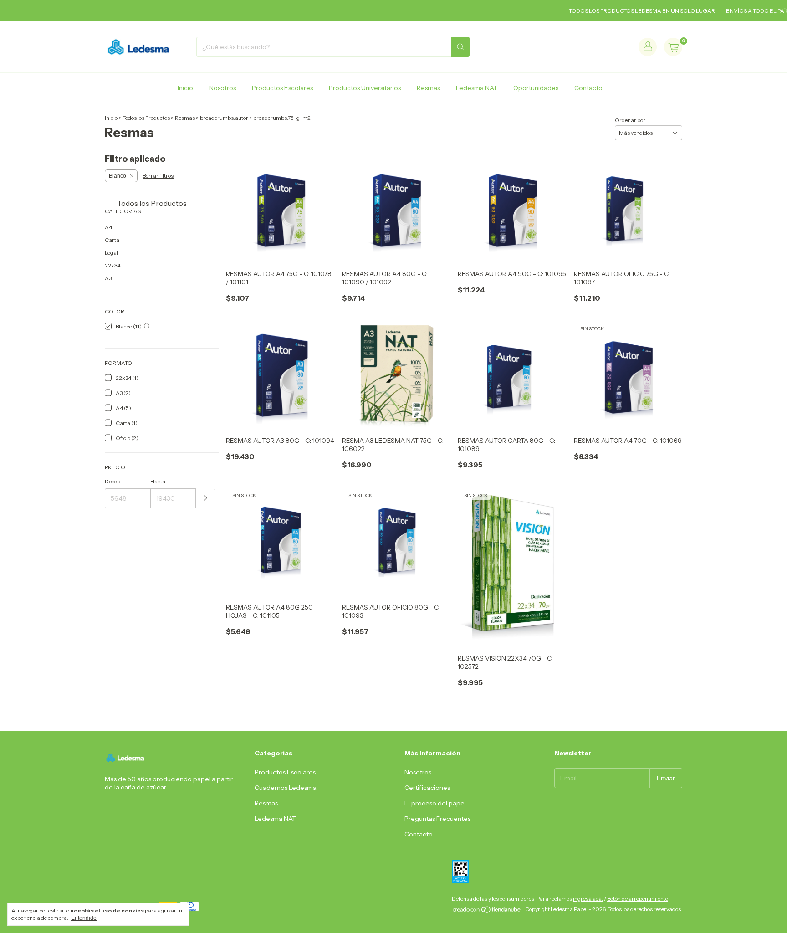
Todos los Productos (146, 117)
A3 (108, 278)
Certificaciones (427, 788)
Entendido (84, 918)
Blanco (117, 176)
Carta (112, 239)
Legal (111, 252)
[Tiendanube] (487, 911)
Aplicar (205, 498)
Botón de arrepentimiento (637, 898)
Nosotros (222, 88)
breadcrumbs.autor (224, 117)
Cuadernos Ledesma (286, 788)
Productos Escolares (282, 88)
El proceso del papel (435, 803)
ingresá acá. (588, 898)
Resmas (428, 88)
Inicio (185, 88)
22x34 (112, 265)
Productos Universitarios (365, 88)
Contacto (588, 88)
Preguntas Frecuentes (437, 819)
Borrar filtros (158, 175)
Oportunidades (535, 88)
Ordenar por (630, 120)
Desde (112, 481)
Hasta (157, 481)
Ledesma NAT (476, 88)
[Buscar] (460, 47)
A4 (108, 227)
